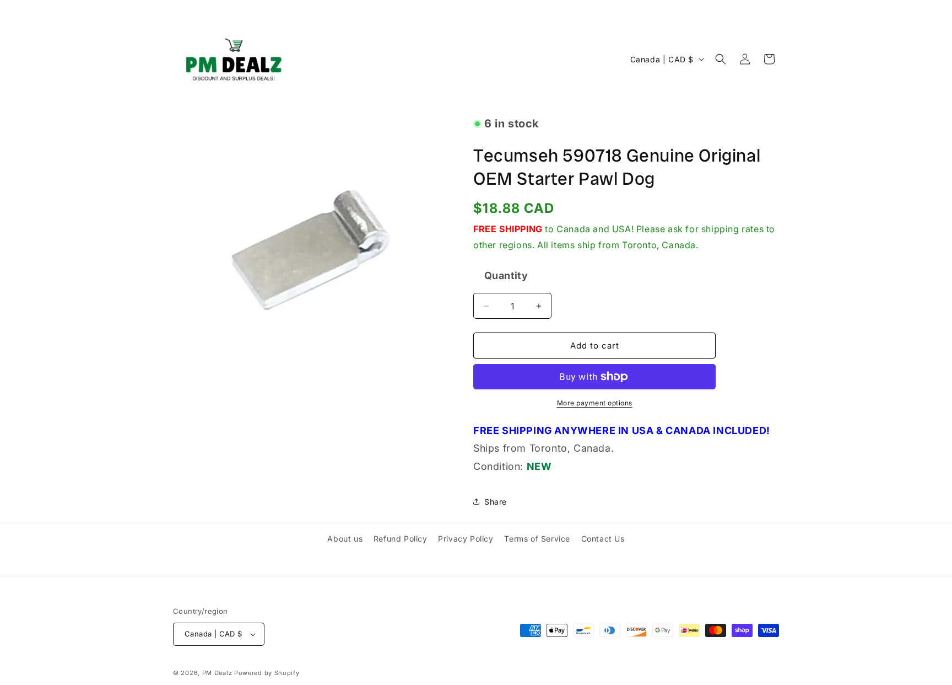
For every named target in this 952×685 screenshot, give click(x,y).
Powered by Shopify (267, 673)
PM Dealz (217, 673)
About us (345, 538)
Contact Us (603, 538)
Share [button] (495, 501)
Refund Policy (401, 538)
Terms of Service (537, 538)
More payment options (594, 403)
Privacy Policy (465, 538)
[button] (720, 59)
